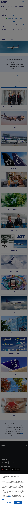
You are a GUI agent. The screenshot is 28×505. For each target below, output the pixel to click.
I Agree (18, 502)
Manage (9, 502)
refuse (9, 496)
